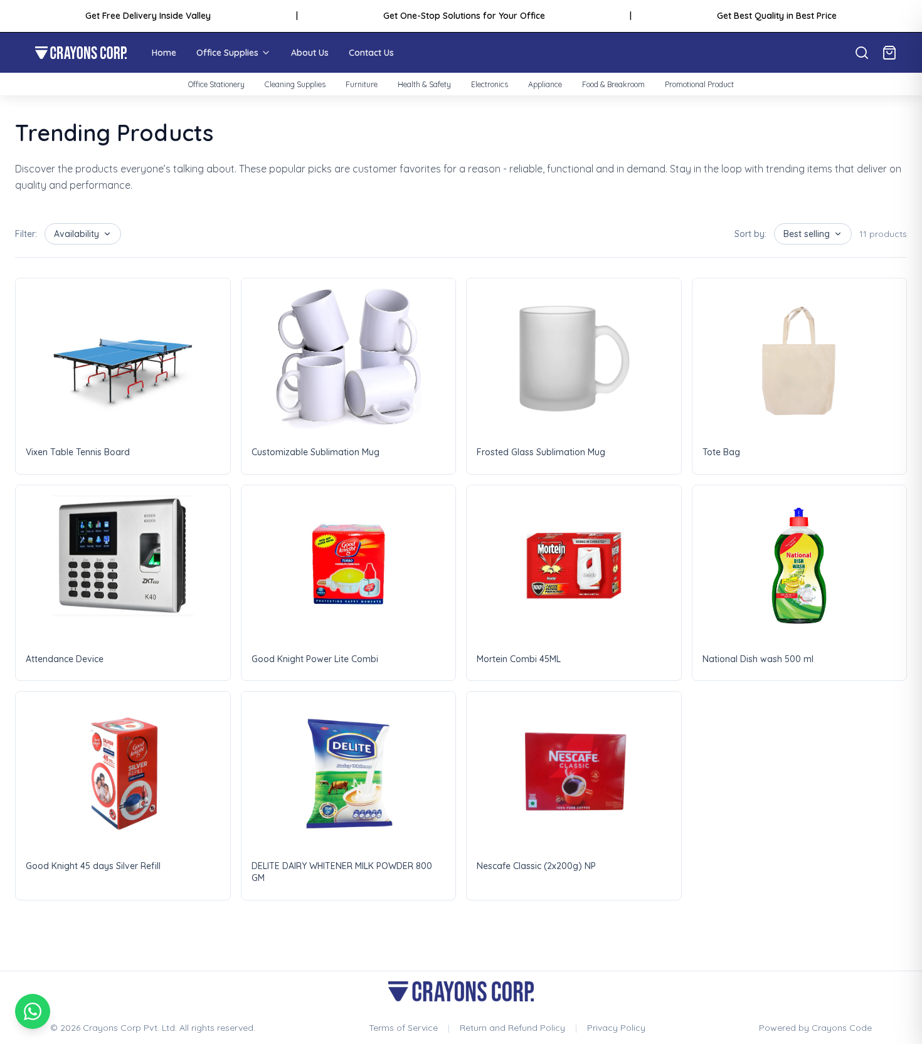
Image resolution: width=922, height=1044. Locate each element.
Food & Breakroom (613, 84)
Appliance (545, 84)
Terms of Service (403, 1027)
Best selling (806, 234)
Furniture (362, 84)
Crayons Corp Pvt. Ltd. (130, 1027)
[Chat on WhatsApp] (32, 1011)
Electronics (489, 84)
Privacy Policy (616, 1027)
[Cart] (889, 52)
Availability (76, 234)
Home (164, 52)
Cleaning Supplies (295, 84)
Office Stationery (216, 84)
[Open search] (861, 52)
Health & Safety (424, 84)
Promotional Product (699, 84)
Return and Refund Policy (512, 1027)
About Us (310, 52)
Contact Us (371, 52)
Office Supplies (227, 52)
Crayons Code (842, 1027)
